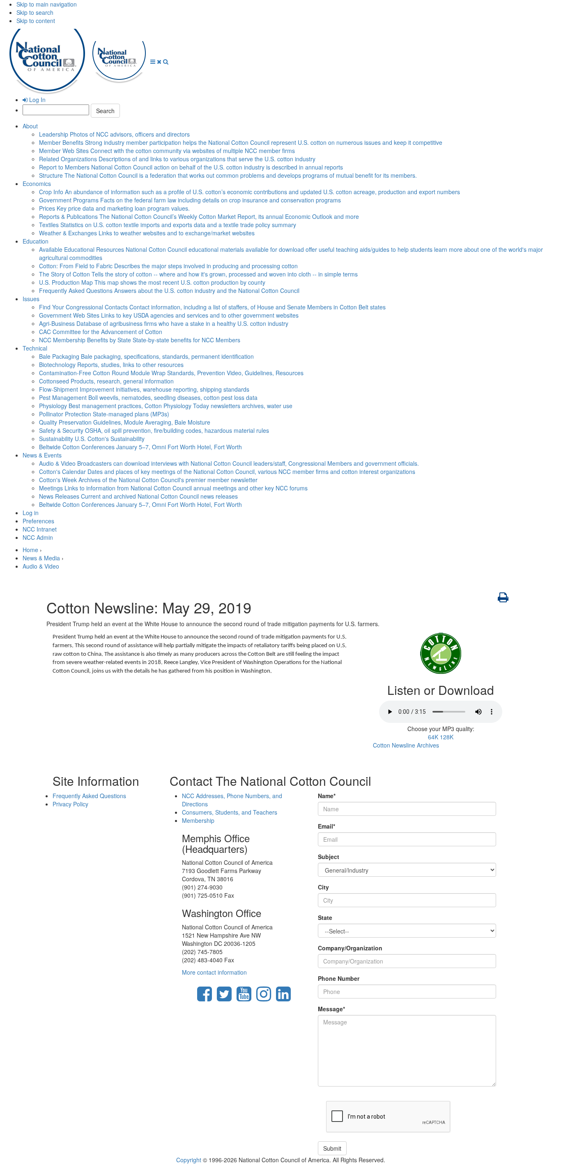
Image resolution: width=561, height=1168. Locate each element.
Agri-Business (163, 323)
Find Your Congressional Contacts (212, 307)
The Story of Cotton (198, 274)
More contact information (214, 972)
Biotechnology (111, 364)
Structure (228, 175)
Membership (198, 820)
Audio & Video (229, 463)
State (325, 917)
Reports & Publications (199, 216)
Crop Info (249, 192)
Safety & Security (154, 430)
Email (326, 826)
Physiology (165, 406)
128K (446, 737)
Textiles (167, 225)
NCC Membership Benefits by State (139, 340)
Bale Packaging (146, 356)
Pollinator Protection (104, 414)
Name (327, 796)
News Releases (138, 496)
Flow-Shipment (144, 389)
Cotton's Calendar (227, 471)
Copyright (188, 1160)
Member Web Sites (167, 150)
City (323, 887)
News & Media (41, 558)
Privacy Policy (70, 804)
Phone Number (338, 978)
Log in (31, 513)
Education (35, 241)
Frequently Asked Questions (169, 290)
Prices (114, 208)
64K (433, 737)
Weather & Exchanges (147, 233)
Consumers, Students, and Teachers (229, 812)
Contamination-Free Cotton (171, 373)
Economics (37, 183)
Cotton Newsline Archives (406, 745)
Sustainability (92, 438)
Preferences (38, 521)
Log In (37, 99)
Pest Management (148, 397)
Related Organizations (177, 159)
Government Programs (190, 200)
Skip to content (35, 20)
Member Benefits (240, 142)
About (30, 126)
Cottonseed (106, 381)
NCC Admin (38, 537)
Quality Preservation (124, 422)
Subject (328, 856)
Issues (31, 299)
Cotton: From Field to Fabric (168, 266)
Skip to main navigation (46, 4)
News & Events (42, 455)
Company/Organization (350, 948)
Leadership (114, 134)
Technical (35, 348)
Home (30, 550)
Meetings (173, 488)
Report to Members (191, 167)
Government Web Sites (169, 315)
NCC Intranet (40, 529)
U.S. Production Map (152, 282)
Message (331, 1009)
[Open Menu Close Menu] (156, 61)
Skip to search (34, 12)
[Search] (165, 61)
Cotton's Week (148, 480)
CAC (100, 331)
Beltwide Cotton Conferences (140, 447)
